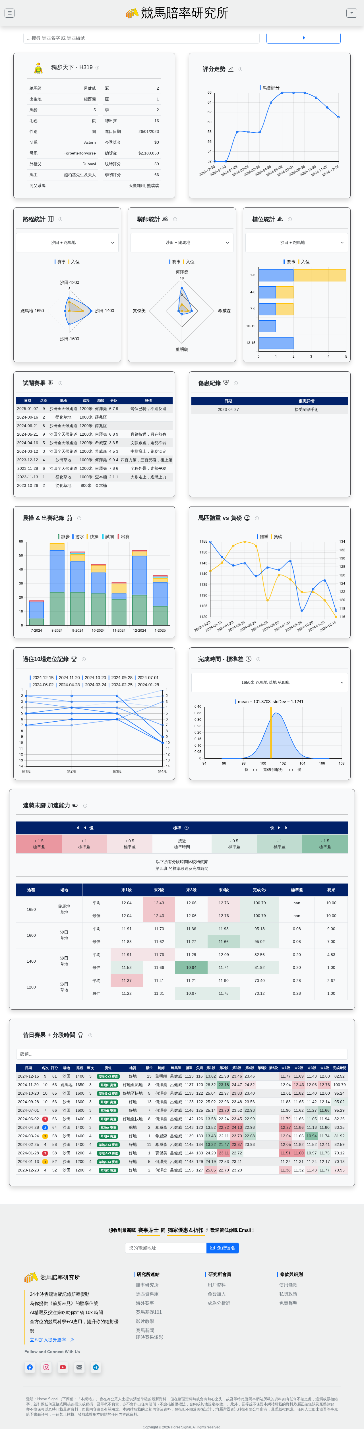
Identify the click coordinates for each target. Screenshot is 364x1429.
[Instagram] (46, 1367)
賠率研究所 (147, 1284)
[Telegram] (95, 1367)
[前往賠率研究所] (10, 13)
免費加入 (217, 1294)
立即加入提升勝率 (48, 1339)
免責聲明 (288, 1303)
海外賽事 (145, 1303)
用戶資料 (217, 1284)
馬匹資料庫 (147, 1294)
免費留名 (226, 1247)
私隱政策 (288, 1294)
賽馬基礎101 (149, 1312)
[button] (97, 68)
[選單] (351, 13)
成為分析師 (219, 1303)
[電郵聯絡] (79, 1367)
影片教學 (145, 1321)
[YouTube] (62, 1367)
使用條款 (288, 1284)
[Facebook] (29, 1367)
